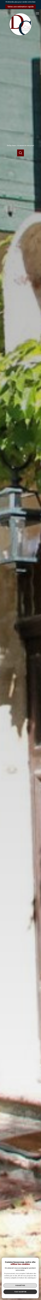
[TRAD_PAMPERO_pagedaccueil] (20, 36)
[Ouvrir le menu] (38, 13)
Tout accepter (20, 1292)
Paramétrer (20, 1285)
